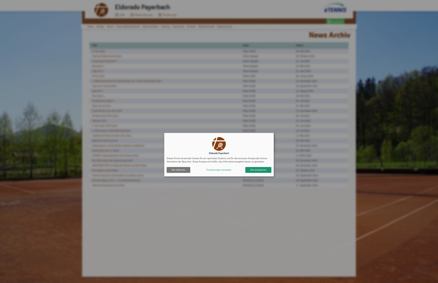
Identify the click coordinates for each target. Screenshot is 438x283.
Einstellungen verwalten (219, 170)
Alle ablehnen (178, 170)
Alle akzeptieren (258, 170)
